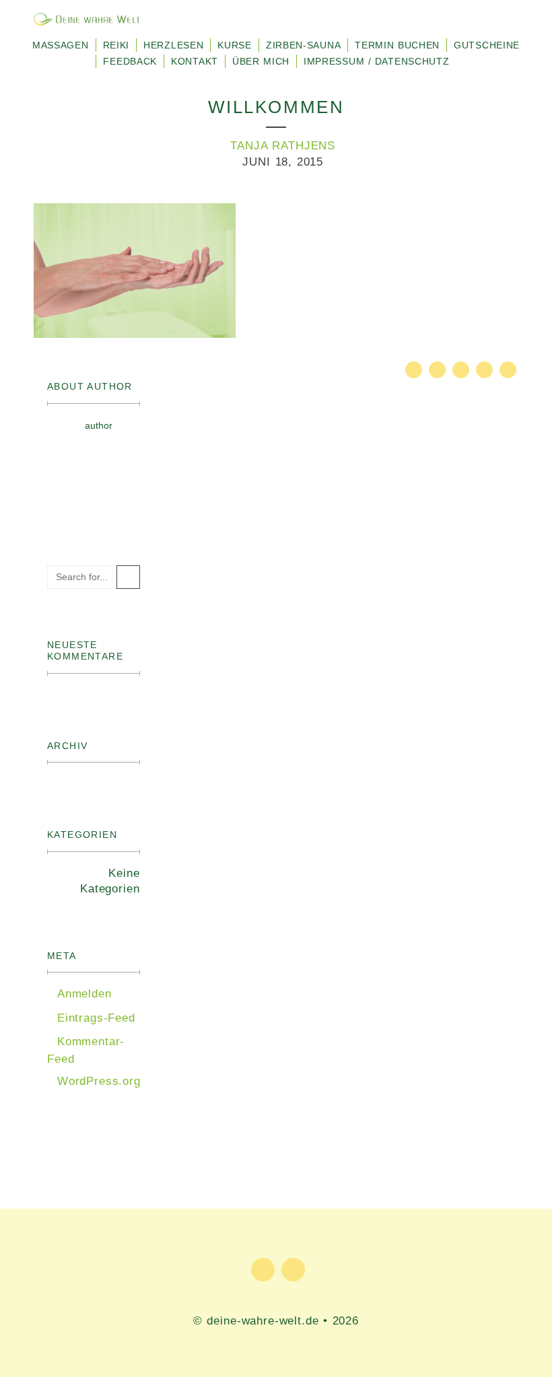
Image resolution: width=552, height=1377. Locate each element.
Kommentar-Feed (86, 1050)
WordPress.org (98, 1081)
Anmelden (84, 993)
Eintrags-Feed (96, 1018)
